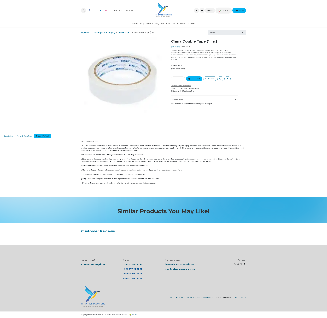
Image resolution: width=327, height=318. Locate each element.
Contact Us (239, 10)
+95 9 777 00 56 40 (133, 278)
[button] (83, 10)
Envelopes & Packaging (105, 32)
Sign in (210, 10)
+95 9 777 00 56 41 (132, 264)
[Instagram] (106, 10)
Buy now (210, 78)
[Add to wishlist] (220, 78)
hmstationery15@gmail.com (179, 264)
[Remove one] (173, 78)
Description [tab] (8, 136)
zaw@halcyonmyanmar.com (180, 269)
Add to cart (195, 78)
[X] (94, 10)
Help (236, 297)
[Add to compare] (227, 78)
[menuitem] (135, 23)
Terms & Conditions (205, 297)
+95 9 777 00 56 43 (133, 269)
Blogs (243, 297)
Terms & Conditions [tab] (24, 136)
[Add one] (182, 78)
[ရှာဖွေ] (243, 32)
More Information (177, 99)
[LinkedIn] (100, 10)
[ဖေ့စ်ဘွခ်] (89, 10)
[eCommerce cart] (196, 10)
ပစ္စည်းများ (190, 297)
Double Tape (123, 32)
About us (179, 297)
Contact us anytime (93, 264)
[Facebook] (245, 264)
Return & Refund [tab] (42, 136)
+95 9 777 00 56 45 (132, 273)
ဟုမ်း (170, 297)
